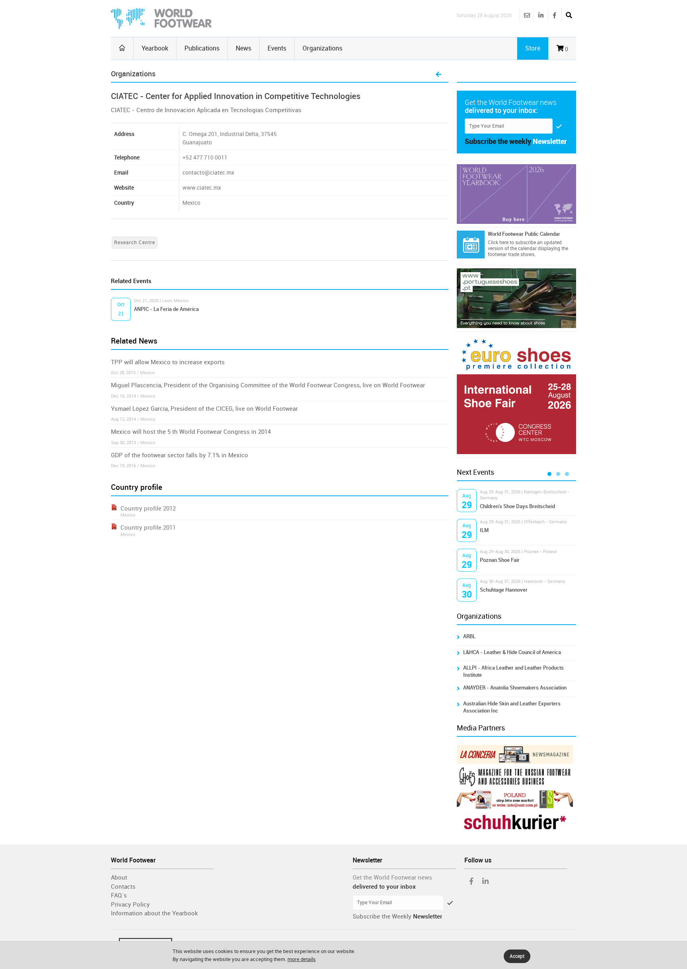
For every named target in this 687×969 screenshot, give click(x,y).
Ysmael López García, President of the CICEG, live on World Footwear (204, 408)
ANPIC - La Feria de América (166, 309)
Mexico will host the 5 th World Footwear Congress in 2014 (191, 431)
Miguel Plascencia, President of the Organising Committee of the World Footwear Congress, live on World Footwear (268, 385)
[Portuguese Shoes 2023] (516, 298)
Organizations (322, 48)
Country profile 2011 (148, 527)
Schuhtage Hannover (504, 590)
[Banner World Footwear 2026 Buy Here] (516, 194)
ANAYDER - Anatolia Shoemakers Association (515, 688)
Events (277, 48)
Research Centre (134, 242)
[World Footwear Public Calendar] (471, 244)
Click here (498, 242)
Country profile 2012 (148, 508)
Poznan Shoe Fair (500, 560)
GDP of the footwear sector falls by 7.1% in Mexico (179, 455)
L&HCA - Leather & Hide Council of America (512, 652)
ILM (484, 530)
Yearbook (155, 48)
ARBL (469, 636)
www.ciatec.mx (201, 187)
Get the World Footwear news (392, 877)
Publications (201, 48)
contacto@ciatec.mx (208, 172)
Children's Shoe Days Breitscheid (517, 506)
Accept (517, 956)
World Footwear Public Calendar (524, 234)
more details (301, 959)
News (243, 48)
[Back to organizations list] (438, 75)
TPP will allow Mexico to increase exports (168, 362)
